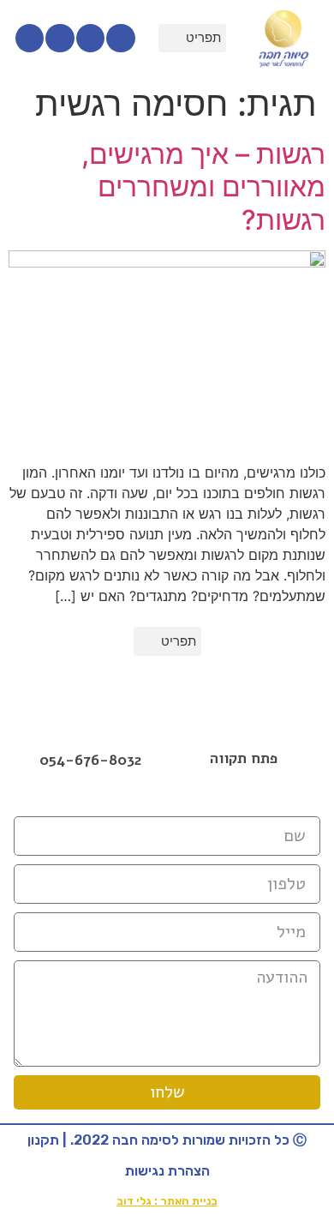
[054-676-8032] (90, 737)
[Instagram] (90, 38)
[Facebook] (167, 798)
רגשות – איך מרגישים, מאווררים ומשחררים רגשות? (203, 187)
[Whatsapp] (30, 38)
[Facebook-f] (120, 38)
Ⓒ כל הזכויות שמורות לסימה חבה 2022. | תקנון (167, 1140)
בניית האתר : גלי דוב (167, 1200)
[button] (192, 38)
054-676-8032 (90, 760)
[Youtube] (60, 38)
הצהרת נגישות (167, 1171)
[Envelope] (205, 798)
